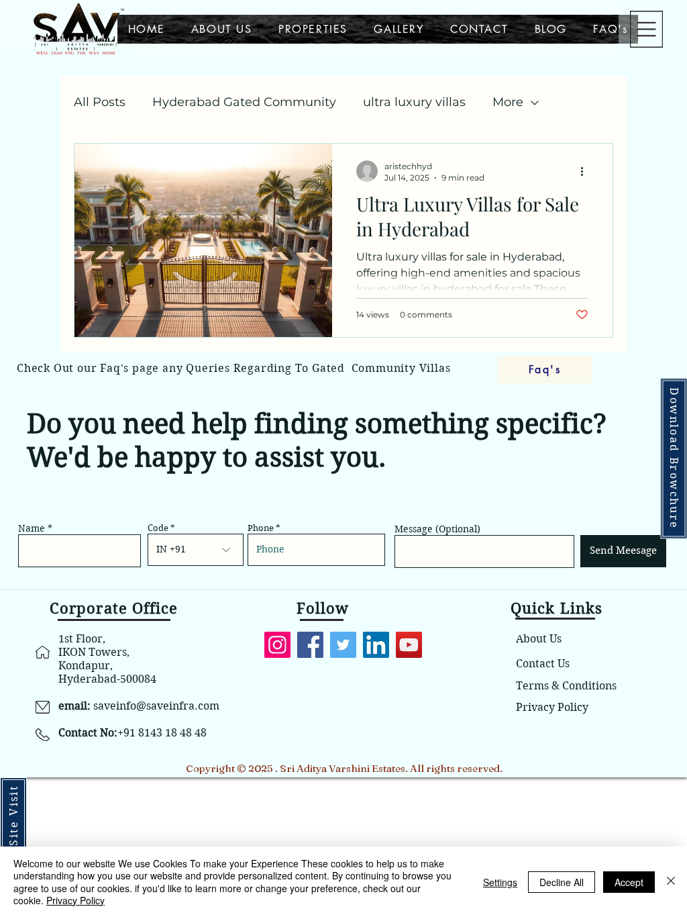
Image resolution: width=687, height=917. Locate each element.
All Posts (99, 102)
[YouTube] (409, 645)
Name (31, 528)
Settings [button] (500, 882)
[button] (646, 29)
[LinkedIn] (376, 645)
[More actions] (586, 171)
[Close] (671, 881)
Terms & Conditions (566, 685)
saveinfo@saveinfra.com (156, 705)
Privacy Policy (552, 707)
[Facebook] (310, 645)
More (507, 102)
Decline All (561, 882)
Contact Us (543, 663)
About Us (539, 638)
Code (158, 528)
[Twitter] (343, 645)
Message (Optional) (437, 529)
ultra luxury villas (414, 102)
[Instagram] (277, 645)
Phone (261, 528)
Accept (629, 882)
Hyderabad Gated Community (244, 102)
